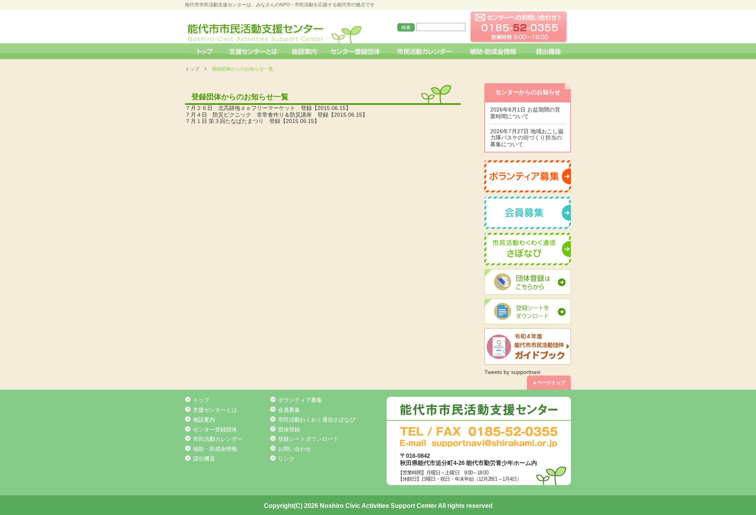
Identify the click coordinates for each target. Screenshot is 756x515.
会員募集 (289, 410)
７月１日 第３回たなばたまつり (224, 121)
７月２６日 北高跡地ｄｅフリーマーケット (240, 108)
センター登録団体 (356, 51)
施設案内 (304, 51)
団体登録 (289, 429)
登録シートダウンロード (308, 439)
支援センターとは (253, 51)
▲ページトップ (548, 382)
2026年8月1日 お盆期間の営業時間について (525, 112)
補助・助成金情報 (494, 51)
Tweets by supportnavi (512, 372)
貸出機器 (548, 51)
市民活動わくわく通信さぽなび (316, 419)
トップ (204, 51)
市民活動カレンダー (424, 51)
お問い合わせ (294, 449)
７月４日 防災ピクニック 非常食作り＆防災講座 (248, 115)
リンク (286, 459)
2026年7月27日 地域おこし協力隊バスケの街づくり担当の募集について (526, 138)
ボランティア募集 (300, 400)
